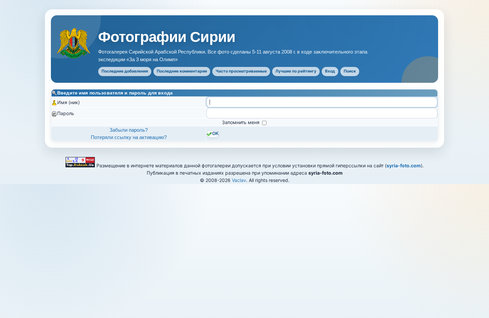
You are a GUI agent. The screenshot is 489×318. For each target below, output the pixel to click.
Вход (330, 71)
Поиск (350, 71)
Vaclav (239, 180)
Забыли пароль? (128, 130)
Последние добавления (124, 71)
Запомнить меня (241, 122)
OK (215, 133)
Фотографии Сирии (166, 37)
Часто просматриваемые (241, 71)
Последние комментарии (182, 71)
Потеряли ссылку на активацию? (129, 137)
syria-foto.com (404, 165)
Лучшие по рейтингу (295, 71)
